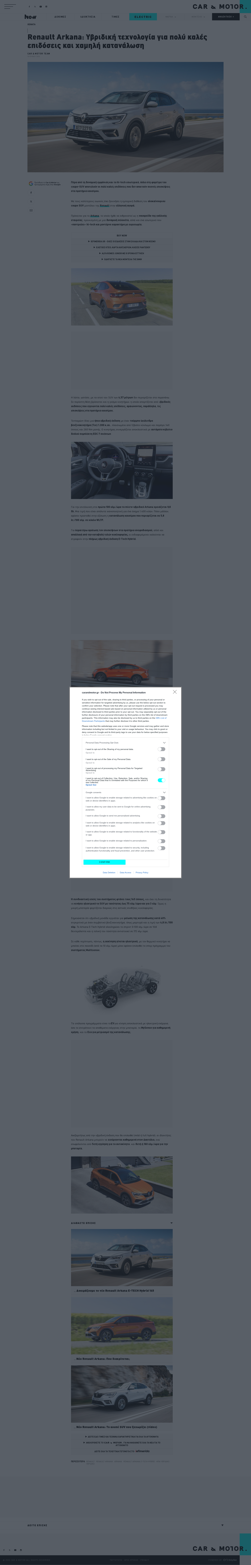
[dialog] (125, 782)
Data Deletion (109, 872)
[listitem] (125, 742)
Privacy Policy (142, 872)
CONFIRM (104, 862)
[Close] (176, 693)
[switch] (161, 749)
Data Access (125, 872)
